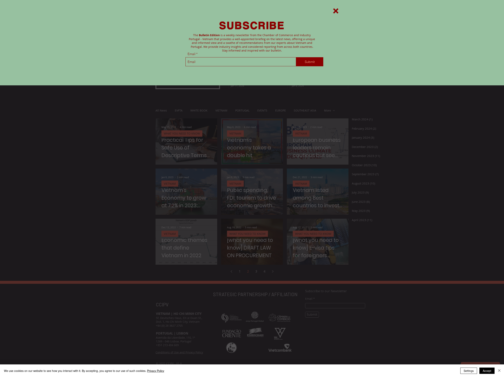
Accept (487, 371)
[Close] (499, 371)
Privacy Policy (155, 371)
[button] (335, 11)
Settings (469, 371)
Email (191, 53)
